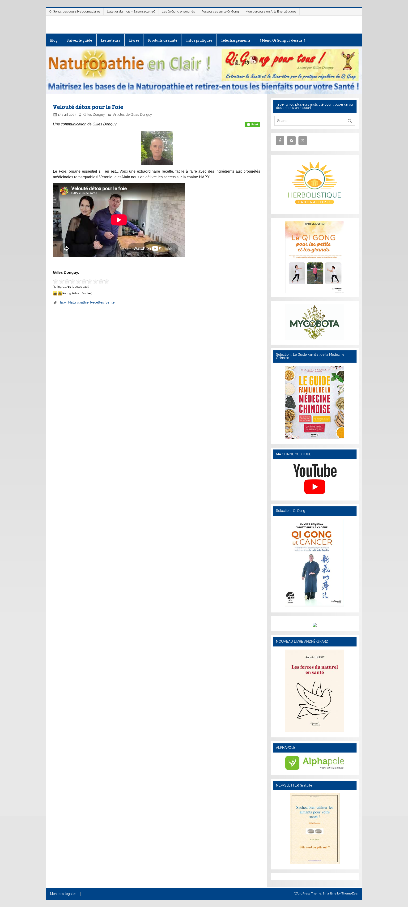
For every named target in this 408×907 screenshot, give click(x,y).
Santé (110, 302)
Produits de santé (162, 40)
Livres (134, 40)
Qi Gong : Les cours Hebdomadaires (74, 11)
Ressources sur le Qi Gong (220, 11)
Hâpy (63, 302)
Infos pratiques (199, 40)
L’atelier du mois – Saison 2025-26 (131, 11)
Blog (54, 40)
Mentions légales (63, 894)
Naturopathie (78, 302)
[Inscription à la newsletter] (315, 863)
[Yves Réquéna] (314, 606)
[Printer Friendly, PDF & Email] (252, 124)
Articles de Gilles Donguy (132, 114)
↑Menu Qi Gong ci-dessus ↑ (282, 40)
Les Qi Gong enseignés (178, 11)
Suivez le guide (79, 40)
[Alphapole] (314, 769)
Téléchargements (236, 40)
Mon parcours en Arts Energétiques (271, 11)
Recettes (97, 302)
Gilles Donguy (94, 114)
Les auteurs (110, 40)
